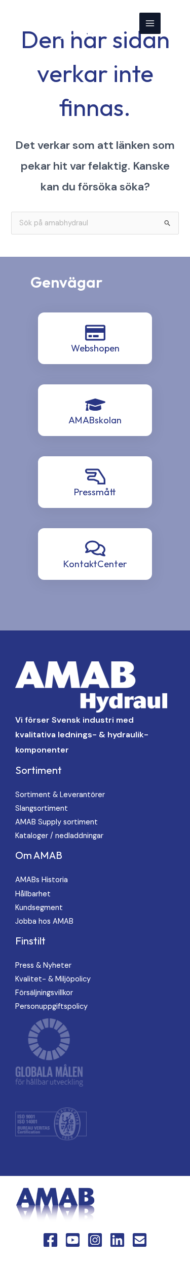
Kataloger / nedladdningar (59, 836)
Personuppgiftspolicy (51, 1006)
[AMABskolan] (95, 404)
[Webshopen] (95, 333)
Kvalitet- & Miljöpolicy (53, 979)
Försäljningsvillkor (44, 993)
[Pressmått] (95, 476)
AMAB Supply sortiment (56, 822)
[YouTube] (73, 1240)
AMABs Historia (41, 880)
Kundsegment (39, 908)
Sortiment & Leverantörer (60, 795)
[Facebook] (50, 1240)
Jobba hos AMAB (44, 921)
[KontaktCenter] (95, 548)
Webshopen (95, 348)
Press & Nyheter (43, 965)
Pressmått (95, 492)
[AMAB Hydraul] (57, 23)
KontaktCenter (95, 564)
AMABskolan (95, 420)
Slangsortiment (41, 808)
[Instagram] (95, 1240)
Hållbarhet (33, 894)
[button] (175, 23)
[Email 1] (139, 1240)
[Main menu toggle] (150, 23)
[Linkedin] (117, 1240)
